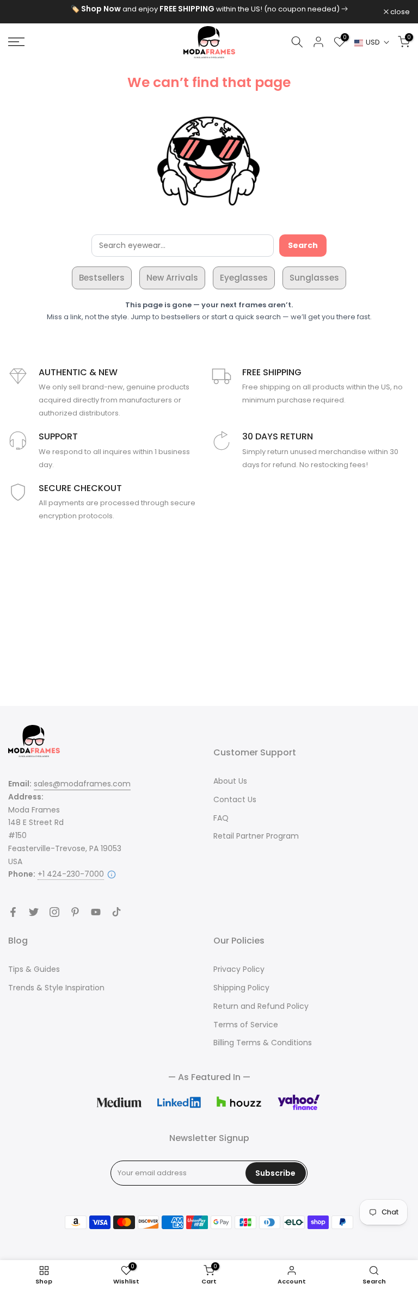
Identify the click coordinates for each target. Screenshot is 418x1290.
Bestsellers (102, 277)
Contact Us (234, 799)
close (23, 11)
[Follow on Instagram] (54, 912)
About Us (230, 781)
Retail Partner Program (256, 835)
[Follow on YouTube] (96, 912)
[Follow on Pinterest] (75, 912)
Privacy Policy (239, 969)
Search (303, 245)
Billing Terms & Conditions (262, 1042)
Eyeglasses (244, 277)
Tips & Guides (34, 969)
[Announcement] (209, 9)
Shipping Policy (241, 987)
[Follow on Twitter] (34, 912)
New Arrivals (172, 277)
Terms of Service (245, 1024)
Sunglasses (314, 277)
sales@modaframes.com (82, 783)
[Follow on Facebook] (13, 912)
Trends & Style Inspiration (56, 987)
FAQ (221, 818)
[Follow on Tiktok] (116, 912)
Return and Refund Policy (261, 1006)
